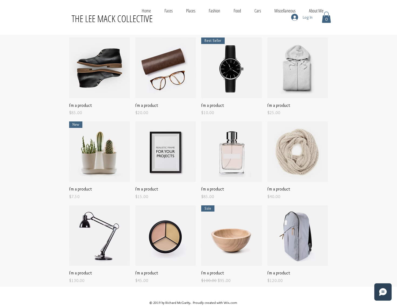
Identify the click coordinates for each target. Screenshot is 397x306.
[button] (326, 17)
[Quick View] (99, 68)
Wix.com (230, 302)
